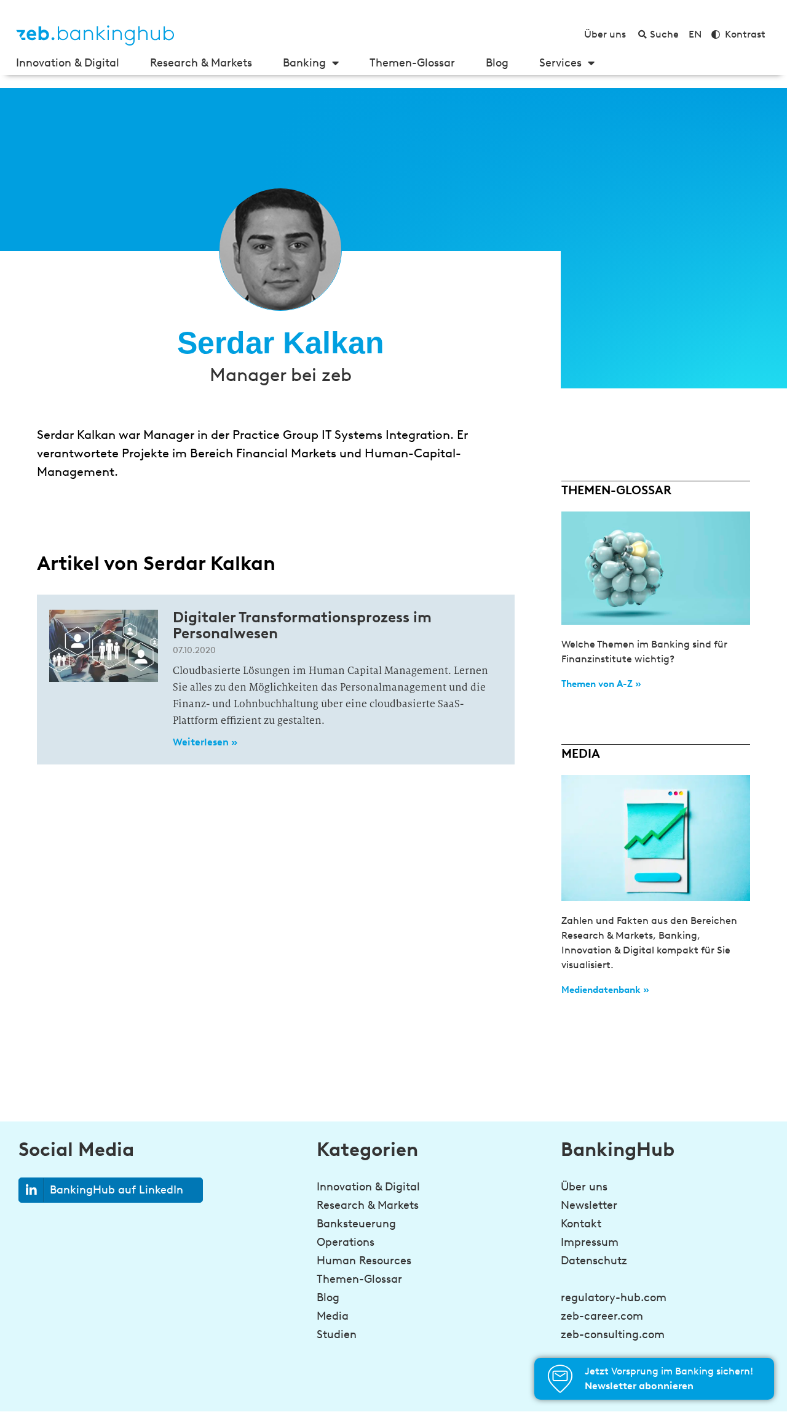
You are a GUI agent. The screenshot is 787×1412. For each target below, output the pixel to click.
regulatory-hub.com (613, 1297)
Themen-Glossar (412, 63)
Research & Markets (201, 63)
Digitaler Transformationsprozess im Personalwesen (302, 625)
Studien (337, 1334)
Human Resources (364, 1260)
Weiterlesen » (205, 742)
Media (333, 1316)
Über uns (584, 1186)
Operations (345, 1242)
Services (560, 63)
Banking (304, 63)
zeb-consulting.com (613, 1334)
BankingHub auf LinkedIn (116, 1190)
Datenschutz (594, 1260)
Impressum (590, 1242)
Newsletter (589, 1205)
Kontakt (581, 1223)
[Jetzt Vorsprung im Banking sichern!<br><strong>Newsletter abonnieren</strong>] (560, 1379)
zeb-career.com (602, 1316)
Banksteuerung (356, 1223)
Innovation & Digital (67, 63)
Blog (497, 63)
